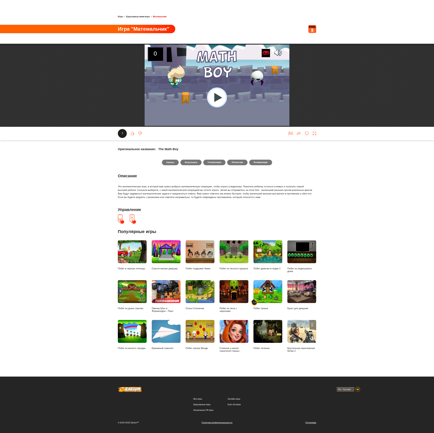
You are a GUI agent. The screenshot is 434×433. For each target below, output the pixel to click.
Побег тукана (260, 305)
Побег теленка (261, 348)
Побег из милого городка (131, 348)
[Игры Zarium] (130, 388)
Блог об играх (234, 404)
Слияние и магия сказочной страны (229, 349)
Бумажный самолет (162, 348)
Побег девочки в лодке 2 (267, 268)
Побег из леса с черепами (228, 309)
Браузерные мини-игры (138, 16)
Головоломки (214, 162)
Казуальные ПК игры (203, 410)
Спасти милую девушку (165, 268)
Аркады (170, 162)
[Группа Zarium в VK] (357, 389)
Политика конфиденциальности (217, 422)
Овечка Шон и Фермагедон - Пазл (162, 309)
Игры (120, 16)
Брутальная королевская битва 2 (301, 349)
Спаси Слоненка (195, 308)
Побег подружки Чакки (198, 268)
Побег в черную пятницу (131, 268)
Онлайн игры (234, 399)
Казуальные (191, 162)
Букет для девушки (297, 308)
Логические (237, 162)
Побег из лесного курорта (234, 268)
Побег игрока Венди (197, 348)
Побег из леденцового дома (299, 269)
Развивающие (261, 162)
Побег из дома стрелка (130, 308)
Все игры (197, 399)
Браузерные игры (202, 404)
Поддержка (310, 422)
